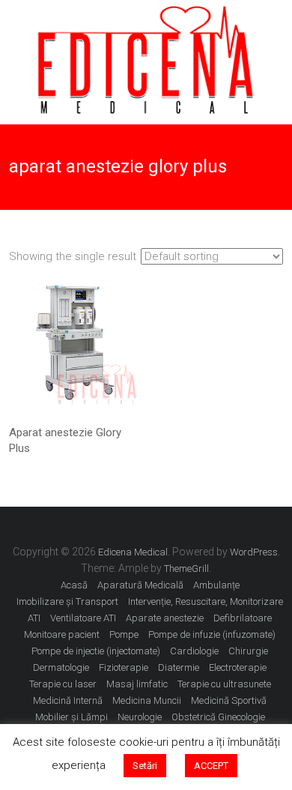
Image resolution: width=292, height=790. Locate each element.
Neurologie (140, 717)
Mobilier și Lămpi (71, 717)
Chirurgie (248, 651)
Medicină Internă (68, 700)
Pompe (124, 634)
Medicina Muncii (146, 700)
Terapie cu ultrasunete (224, 684)
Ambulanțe (216, 585)
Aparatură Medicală (140, 585)
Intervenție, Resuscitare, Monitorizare (205, 601)
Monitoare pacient (62, 634)
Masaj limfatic (137, 684)
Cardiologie (194, 651)
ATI (34, 618)
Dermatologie (61, 667)
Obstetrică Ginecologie (218, 717)
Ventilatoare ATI (83, 618)
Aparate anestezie (165, 618)
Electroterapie (238, 667)
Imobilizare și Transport (67, 601)
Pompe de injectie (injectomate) (95, 651)
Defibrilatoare (242, 618)
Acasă (74, 585)
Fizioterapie (123, 667)
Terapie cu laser (63, 684)
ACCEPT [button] (211, 765)
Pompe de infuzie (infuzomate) (212, 634)
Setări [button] (145, 765)
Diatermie (178, 667)
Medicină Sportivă (229, 700)
